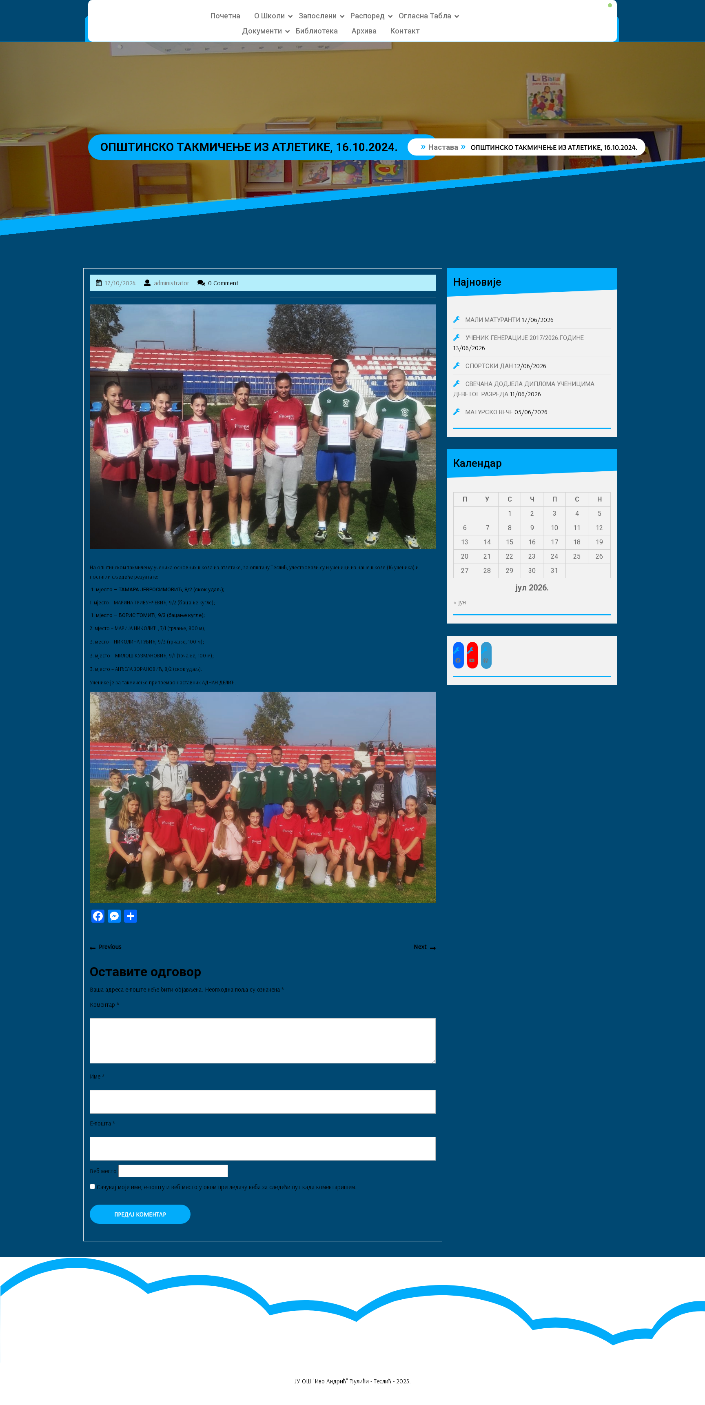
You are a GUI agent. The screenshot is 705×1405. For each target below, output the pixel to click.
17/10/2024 (120, 283)
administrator (171, 283)
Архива (364, 31)
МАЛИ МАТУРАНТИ (493, 320)
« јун (459, 602)
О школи (269, 15)
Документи (262, 31)
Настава (443, 147)
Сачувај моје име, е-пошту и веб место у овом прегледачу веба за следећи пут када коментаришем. (227, 1187)
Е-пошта (102, 1123)
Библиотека (317, 31)
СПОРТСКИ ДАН (489, 366)
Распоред (367, 15)
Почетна (225, 15)
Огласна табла (425, 15)
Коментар (104, 1004)
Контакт (405, 31)
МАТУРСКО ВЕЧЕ (489, 412)
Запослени (318, 15)
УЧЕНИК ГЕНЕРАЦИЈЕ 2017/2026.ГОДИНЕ (525, 338)
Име (97, 1076)
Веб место (103, 1171)
